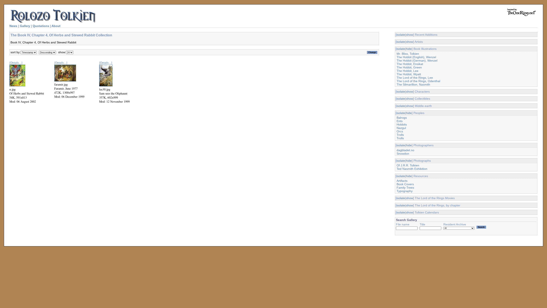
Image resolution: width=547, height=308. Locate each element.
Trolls (400, 134)
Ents (400, 121)
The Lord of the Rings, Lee (415, 77)
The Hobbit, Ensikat (410, 64)
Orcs (400, 131)
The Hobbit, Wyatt (409, 74)
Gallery (25, 26)
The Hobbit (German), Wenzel (417, 60)
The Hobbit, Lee (407, 71)
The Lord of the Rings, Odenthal (418, 81)
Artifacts (402, 180)
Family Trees (405, 187)
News (13, 26)
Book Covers (405, 184)
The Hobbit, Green (409, 67)
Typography (405, 191)
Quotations (41, 26)
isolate (400, 34)
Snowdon (403, 153)
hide (409, 48)
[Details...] (15, 63)
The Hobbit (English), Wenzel (416, 57)
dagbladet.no (405, 150)
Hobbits (402, 124)
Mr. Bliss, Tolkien (408, 53)
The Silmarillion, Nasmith (413, 84)
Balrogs (402, 117)
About (55, 26)
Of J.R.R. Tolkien (408, 165)
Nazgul (401, 128)
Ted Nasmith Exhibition (412, 168)
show (409, 34)
